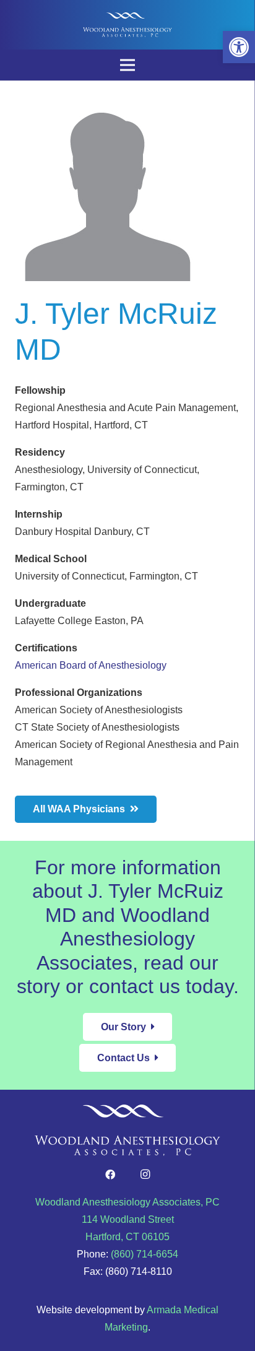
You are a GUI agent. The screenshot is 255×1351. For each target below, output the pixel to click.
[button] (239, 47)
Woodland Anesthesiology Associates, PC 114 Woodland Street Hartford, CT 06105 (127, 1219)
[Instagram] (144, 1174)
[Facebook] (110, 1174)
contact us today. (164, 986)
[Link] (127, 24)
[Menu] (127, 65)
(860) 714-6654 (144, 1254)
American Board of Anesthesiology (90, 665)
